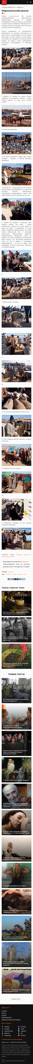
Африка (19, 7)
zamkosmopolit (14, 16)
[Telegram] (24, 579)
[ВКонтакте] (9, 579)
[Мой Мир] (13, 579)
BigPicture (11, 7)
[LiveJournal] (18, 579)
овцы (14, 574)
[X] (15, 579)
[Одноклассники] (11, 579)
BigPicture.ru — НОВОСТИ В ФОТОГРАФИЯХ (14, 1042)
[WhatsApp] (22, 579)
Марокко (9, 574)
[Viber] (20, 579)
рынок (20, 574)
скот (24, 574)
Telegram (24, 561)
